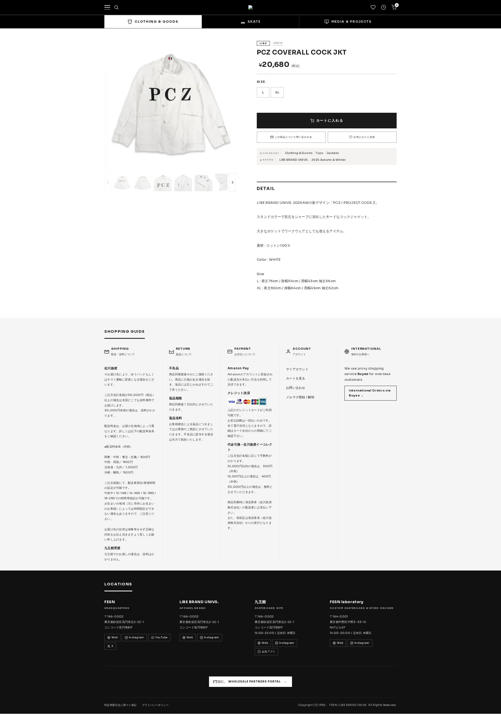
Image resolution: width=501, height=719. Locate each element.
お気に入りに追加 (364, 137)
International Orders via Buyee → (370, 393)
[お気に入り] (373, 7)
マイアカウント (297, 369)
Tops (319, 153)
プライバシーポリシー (155, 705)
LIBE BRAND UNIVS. (294, 160)
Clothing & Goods (299, 153)
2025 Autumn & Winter (329, 160)
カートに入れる (329, 120)
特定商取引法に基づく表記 (120, 705)
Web (114, 637)
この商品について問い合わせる (293, 137)
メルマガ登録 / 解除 (300, 397)
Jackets (332, 153)
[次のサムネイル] (232, 182)
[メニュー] (107, 7)
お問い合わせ (295, 388)
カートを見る (295, 378)
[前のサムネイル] (107, 182)
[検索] (116, 7)
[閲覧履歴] (383, 7)
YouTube (161, 637)
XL (277, 92)
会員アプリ (268, 651)
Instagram (136, 637)
